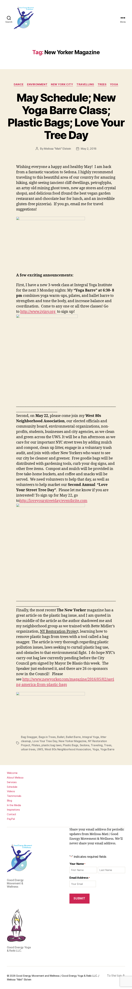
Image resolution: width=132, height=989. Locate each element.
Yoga (114, 84)
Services (12, 782)
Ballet (60, 737)
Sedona (84, 745)
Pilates (36, 745)
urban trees (28, 749)
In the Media (14, 805)
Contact (11, 814)
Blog (9, 800)
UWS (40, 749)
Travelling (85, 84)
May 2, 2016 (88, 148)
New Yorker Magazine (72, 741)
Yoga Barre (107, 749)
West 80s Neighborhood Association (68, 749)
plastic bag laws (51, 745)
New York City (62, 84)
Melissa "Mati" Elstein (57, 148)
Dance (19, 84)
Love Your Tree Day (44, 741)
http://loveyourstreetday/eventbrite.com (53, 500)
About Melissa (15, 777)
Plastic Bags (70, 745)
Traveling (97, 745)
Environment (37, 84)
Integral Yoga (90, 737)
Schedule (12, 786)
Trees (102, 84)
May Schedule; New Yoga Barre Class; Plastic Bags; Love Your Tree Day (66, 116)
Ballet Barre (73, 737)
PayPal (11, 819)
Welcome (12, 773)
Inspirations (13, 809)
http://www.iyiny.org (38, 311)
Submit (79, 898)
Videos (11, 791)
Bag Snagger (29, 737)
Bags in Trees (47, 737)
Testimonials (14, 796)
